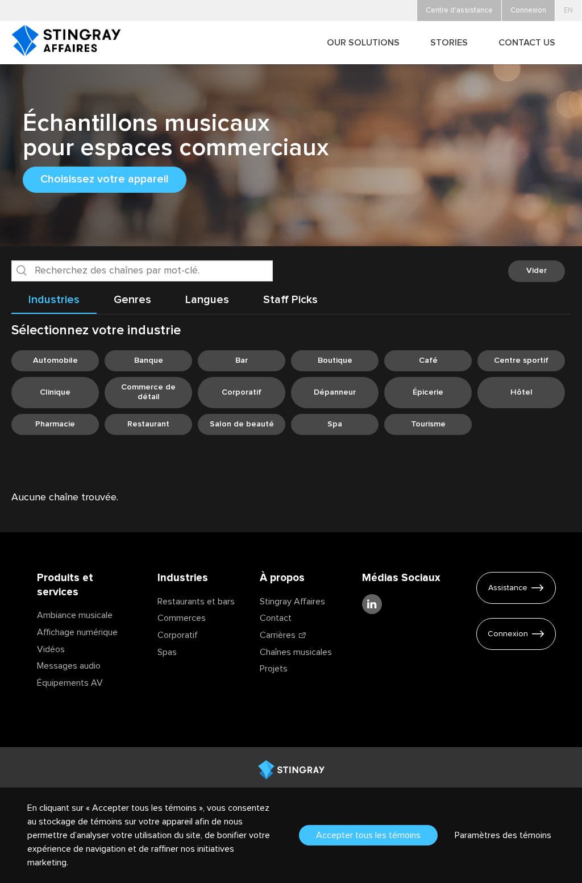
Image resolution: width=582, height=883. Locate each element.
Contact (276, 618)
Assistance (507, 588)
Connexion (508, 634)
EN (568, 10)
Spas (167, 652)
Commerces (181, 618)
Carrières (278, 635)
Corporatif (177, 635)
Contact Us (526, 42)
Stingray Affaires (292, 601)
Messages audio (69, 665)
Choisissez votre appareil (104, 179)
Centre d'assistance (459, 10)
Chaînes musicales (296, 652)
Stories (449, 42)
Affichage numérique (77, 632)
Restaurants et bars (196, 601)
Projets (274, 668)
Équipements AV (70, 682)
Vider (536, 271)
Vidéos (51, 649)
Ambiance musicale (75, 615)
